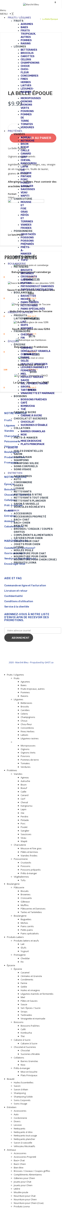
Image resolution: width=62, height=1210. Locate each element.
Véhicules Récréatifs (24, 1146)
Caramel (25, 972)
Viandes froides (29, 855)
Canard (24, 795)
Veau (23, 837)
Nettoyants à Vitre (23, 1132)
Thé (23, 1036)
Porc (23, 823)
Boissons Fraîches (30, 1025)
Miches (24, 922)
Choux (24, 720)
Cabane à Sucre (22, 1039)
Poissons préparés (31, 869)
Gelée (24, 986)
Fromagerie (20, 954)
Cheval (24, 802)
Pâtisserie (19, 887)
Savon (17, 1085)
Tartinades (26, 1014)
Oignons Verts (28, 752)
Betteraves (26, 702)
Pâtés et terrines (29, 851)
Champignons (28, 717)
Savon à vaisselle (23, 1142)
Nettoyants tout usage (25, 1135)
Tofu (23, 880)
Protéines (12, 770)
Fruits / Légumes (15, 674)
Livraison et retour (16, 590)
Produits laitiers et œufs (26, 940)
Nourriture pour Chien (25, 1199)
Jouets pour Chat (22, 1181)
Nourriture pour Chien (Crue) (28, 1203)
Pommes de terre (30, 759)
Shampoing (20, 1093)
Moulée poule (21, 1192)
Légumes (18, 699)
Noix (23, 1064)
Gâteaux (25, 901)
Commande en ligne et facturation (25, 585)
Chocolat (25, 1050)
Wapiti (24, 841)
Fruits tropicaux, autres (33, 688)
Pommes (25, 692)
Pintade (25, 820)
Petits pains (27, 929)
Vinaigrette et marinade (33, 1018)
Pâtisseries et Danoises (33, 908)
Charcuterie (20, 844)
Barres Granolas (29, 1061)
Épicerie (11, 965)
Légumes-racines (30, 738)
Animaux (11, 1149)
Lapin (23, 809)
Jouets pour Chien (23, 1185)
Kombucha (26, 1032)
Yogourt (25, 951)
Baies (24, 685)
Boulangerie (13, 883)
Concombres (27, 727)
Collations (19, 1057)
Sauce (24, 1004)
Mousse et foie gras (31, 848)
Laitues (24, 734)
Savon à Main (21, 1089)
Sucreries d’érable (30, 1054)
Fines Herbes (27, 731)
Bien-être (18, 1167)
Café (23, 1029)
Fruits (16, 678)
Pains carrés (27, 926)
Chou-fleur (26, 724)
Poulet (24, 827)
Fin (22, 961)
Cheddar (25, 958)
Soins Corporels (22, 1100)
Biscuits (25, 891)
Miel (23, 997)
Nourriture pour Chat (24, 1195)
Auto (16, 1114)
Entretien (11, 1107)
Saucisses (26, 834)
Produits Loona (22, 1206)
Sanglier (25, 830)
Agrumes (25, 681)
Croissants (26, 898)
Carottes (25, 710)
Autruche (25, 781)
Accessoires (20, 1110)
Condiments (27, 979)
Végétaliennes (21, 876)
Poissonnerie (21, 858)
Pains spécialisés (30, 933)
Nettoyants (19, 1128)
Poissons (25, 866)
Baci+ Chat (19, 1160)
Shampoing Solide (23, 1096)
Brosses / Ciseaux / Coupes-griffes (32, 1170)
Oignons (25, 749)
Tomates (25, 763)
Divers (17, 1121)
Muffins (25, 905)
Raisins (24, 695)
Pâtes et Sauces (29, 1000)
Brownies (25, 894)
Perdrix (24, 816)
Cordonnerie (20, 1117)
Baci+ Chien (20, 1164)
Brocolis (25, 706)
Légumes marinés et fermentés (37, 993)
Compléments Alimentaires (28, 1174)
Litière (17, 1188)
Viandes (18, 773)
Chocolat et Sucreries (25, 1047)
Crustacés (26, 862)
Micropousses (28, 745)
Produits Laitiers (15, 937)
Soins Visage (20, 1103)
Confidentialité (13, 596)
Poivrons (25, 756)
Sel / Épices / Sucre (30, 1007)
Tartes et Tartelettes (31, 912)
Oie (22, 812)
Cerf (23, 798)
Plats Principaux (29, 1075)
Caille (23, 791)
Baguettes (26, 919)
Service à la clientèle (16, 606)
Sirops (24, 1011)
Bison (24, 784)
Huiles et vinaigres (30, 990)
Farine (24, 983)
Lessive (18, 1124)
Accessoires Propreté (25, 1156)
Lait (22, 944)
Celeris (24, 713)
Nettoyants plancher (24, 1139)
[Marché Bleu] (31, 4)
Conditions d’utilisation (18, 601)
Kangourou (26, 805)
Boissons (18, 1022)
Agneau (25, 777)
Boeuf (24, 788)
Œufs (23, 947)
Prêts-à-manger (29, 873)
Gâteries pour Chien (24, 1178)
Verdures (25, 766)
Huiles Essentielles (23, 1082)
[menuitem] (19, 17)
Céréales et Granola (31, 976)
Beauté (10, 1078)
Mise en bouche (29, 1071)
